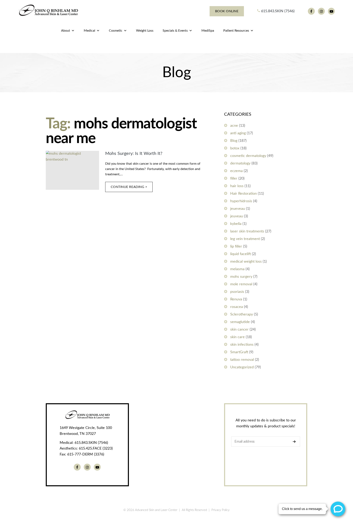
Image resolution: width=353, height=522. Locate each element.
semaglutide (240, 322)
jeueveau (237, 209)
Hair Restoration (243, 193)
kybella (235, 224)
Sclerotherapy (241, 314)
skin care (237, 337)
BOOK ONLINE (227, 11)
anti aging (238, 133)
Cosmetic (115, 30)
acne (234, 126)
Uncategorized (242, 367)
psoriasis (237, 292)
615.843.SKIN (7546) (277, 11)
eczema (236, 171)
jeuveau (236, 216)
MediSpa (207, 30)
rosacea (236, 307)
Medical (89, 30)
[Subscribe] (295, 441)
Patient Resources (236, 30)
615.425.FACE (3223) (96, 448)
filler (233, 178)
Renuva (236, 299)
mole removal (241, 284)
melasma (237, 269)
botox (234, 148)
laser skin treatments (247, 231)
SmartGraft (239, 352)
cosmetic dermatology (248, 156)
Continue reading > (129, 187)
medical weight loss (246, 261)
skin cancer (239, 329)
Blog (233, 141)
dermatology (240, 163)
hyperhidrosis (241, 201)
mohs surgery (241, 277)
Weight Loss (144, 30)
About (65, 30)
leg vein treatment (245, 239)
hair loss (237, 186)
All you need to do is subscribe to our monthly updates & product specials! (266, 423)
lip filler (236, 246)
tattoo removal (242, 360)
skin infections (242, 345)
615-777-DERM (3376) (85, 454)
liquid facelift (240, 254)
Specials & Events (175, 30)
